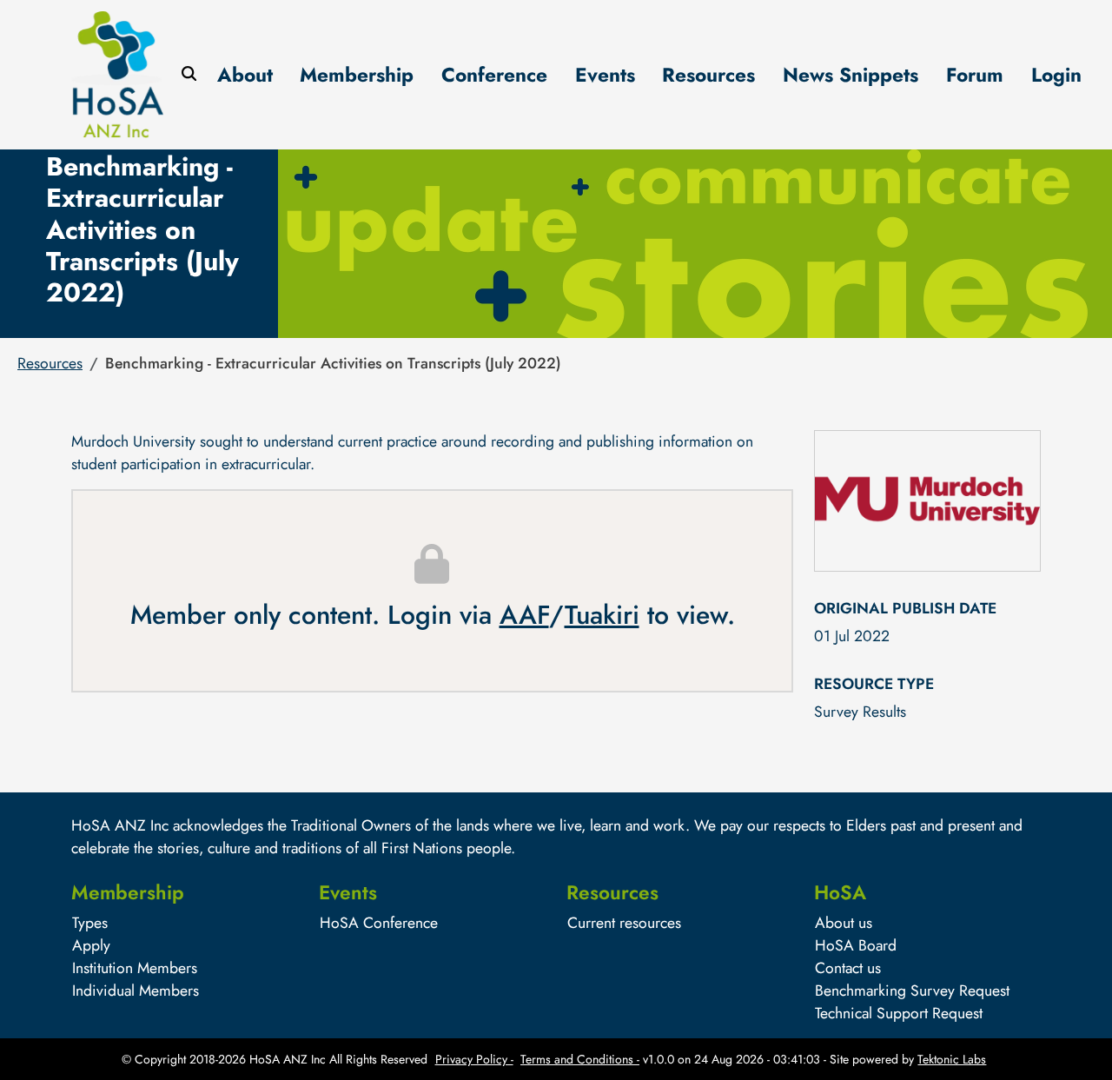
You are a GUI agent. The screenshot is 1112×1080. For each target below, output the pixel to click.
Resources (708, 75)
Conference (494, 75)
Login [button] (1056, 75)
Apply (91, 945)
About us (843, 922)
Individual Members (135, 990)
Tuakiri (602, 614)
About (245, 75)
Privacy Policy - (474, 1059)
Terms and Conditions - (579, 1059)
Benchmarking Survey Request (912, 990)
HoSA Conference (379, 922)
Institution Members (134, 968)
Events (605, 75)
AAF (524, 614)
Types (90, 922)
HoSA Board (856, 945)
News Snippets (850, 75)
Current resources (624, 922)
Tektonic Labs (951, 1059)
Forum (974, 75)
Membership (357, 75)
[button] (50, 363)
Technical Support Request (899, 1013)
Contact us (848, 968)
